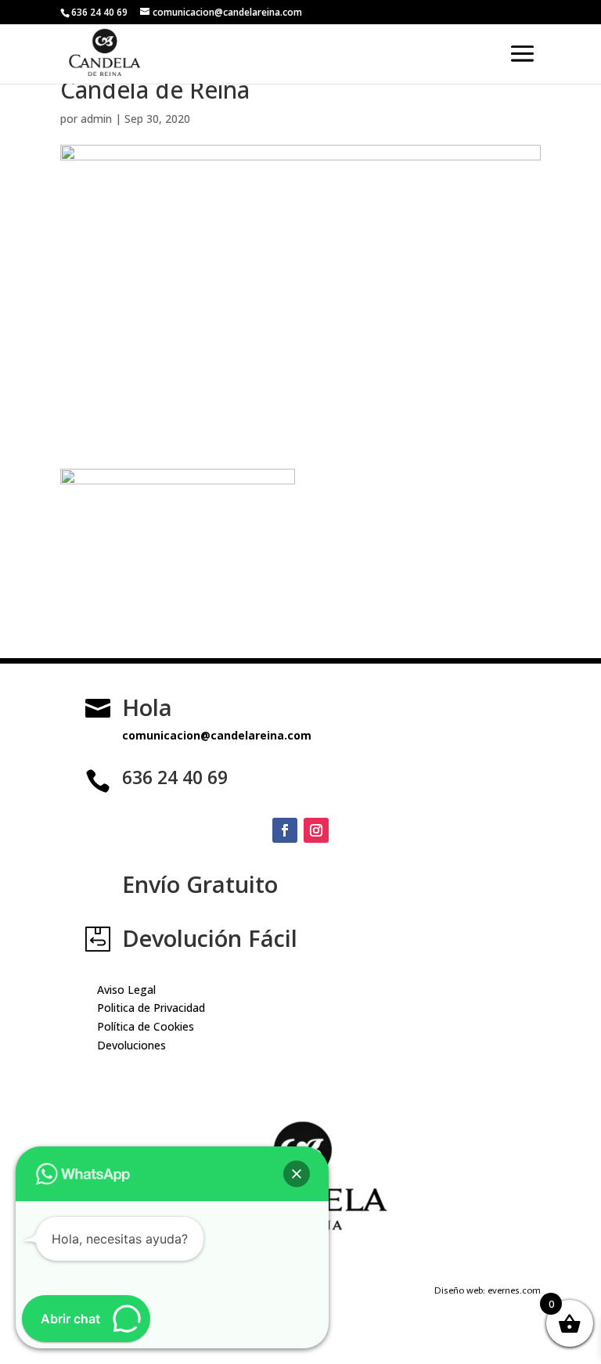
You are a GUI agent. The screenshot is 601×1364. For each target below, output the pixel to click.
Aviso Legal (126, 989)
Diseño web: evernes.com (487, 1290)
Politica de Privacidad (151, 1007)
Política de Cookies (145, 1026)
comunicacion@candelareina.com (216, 735)
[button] (296, 1174)
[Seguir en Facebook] (284, 830)
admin (96, 118)
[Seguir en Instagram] (316, 830)
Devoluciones (131, 1045)
